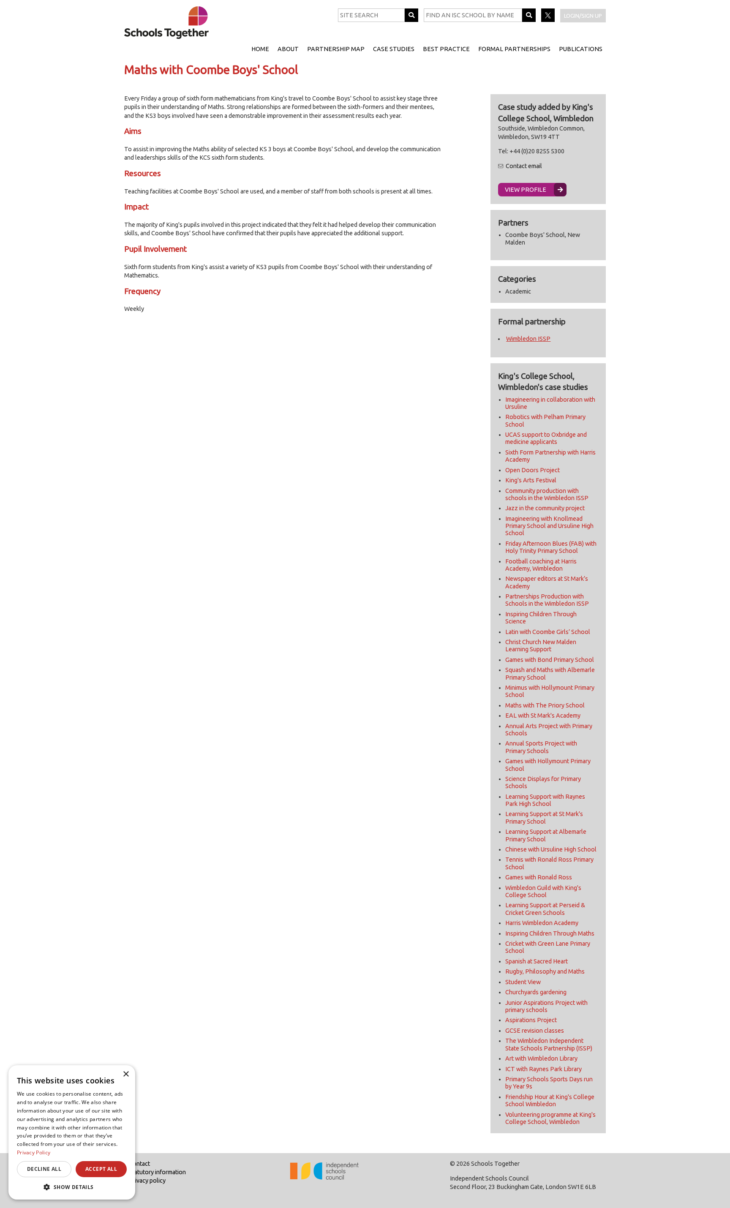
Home (260, 49)
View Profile (525, 189)
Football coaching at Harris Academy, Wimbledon (541, 565)
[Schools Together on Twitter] (548, 19)
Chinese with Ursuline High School (551, 849)
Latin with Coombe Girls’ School (547, 631)
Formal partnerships (514, 49)
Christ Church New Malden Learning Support (540, 646)
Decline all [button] (44, 1169)
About (288, 49)
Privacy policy (147, 1180)
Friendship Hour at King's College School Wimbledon (549, 1100)
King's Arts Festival (530, 480)
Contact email (524, 166)
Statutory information (157, 1172)
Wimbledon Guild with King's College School (543, 891)
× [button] (126, 1074)
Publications (580, 49)
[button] (72, 1187)
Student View (523, 982)
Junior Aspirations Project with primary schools (546, 1006)
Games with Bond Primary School (549, 659)
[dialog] (71, 1132)
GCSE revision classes (534, 1030)
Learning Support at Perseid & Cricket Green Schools (545, 909)
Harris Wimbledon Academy (541, 923)
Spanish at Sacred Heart (536, 961)
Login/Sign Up (583, 16)
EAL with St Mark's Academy (542, 715)
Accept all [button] (101, 1169)
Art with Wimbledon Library (541, 1058)
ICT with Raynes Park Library (543, 1069)
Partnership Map (336, 49)
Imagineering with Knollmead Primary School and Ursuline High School (549, 526)
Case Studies (393, 49)
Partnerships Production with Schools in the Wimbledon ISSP (547, 600)
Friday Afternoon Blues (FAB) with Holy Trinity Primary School (551, 547)
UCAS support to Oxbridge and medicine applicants (546, 438)
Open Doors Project (532, 470)
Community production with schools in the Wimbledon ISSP (546, 494)
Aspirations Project (531, 1020)
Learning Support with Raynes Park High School (545, 800)
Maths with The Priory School (545, 705)
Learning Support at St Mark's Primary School (544, 817)
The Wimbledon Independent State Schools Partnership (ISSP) (548, 1044)
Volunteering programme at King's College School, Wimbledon (550, 1118)
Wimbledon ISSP (528, 338)
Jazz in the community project (545, 508)
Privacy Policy (33, 1152)
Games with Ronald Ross (538, 877)
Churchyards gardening (536, 992)
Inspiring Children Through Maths (549, 933)
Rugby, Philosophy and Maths (545, 971)
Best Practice (446, 49)
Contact (139, 1163)
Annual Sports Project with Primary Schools (541, 747)
